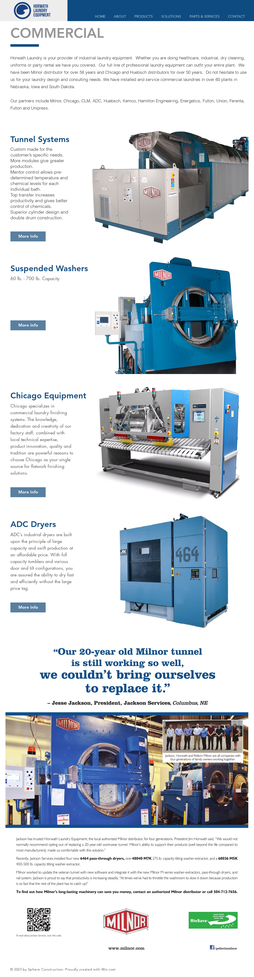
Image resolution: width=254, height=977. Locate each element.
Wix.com (108, 969)
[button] (143, 16)
